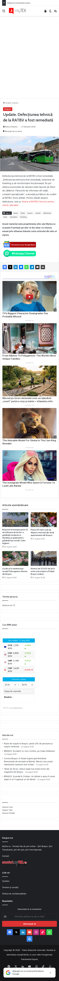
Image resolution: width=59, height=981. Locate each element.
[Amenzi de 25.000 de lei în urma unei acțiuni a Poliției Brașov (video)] (44, 558)
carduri (38, 213)
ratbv (5, 217)
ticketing (23, 217)
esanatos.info (29, 405)
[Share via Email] (37, 267)
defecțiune (47, 213)
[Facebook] (5, 267)
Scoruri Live (7, 807)
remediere (13, 217)
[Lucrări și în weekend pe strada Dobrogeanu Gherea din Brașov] (15, 558)
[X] (10, 267)
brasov (30, 213)
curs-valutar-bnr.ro (16, 708)
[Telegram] (32, 267)
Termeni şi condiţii (10, 887)
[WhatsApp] (26, 267)
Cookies (5, 881)
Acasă (8, 103)
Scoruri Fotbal (8, 813)
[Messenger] (21, 267)
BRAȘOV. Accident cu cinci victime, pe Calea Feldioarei (29, 751)
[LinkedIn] (15, 267)
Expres (15, 103)
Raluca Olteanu (11, 127)
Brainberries (29, 320)
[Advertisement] (29, 54)
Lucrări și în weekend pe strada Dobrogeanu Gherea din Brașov (14, 571)
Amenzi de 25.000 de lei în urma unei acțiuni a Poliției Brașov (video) (43, 571)
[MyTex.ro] (18, 11)
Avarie (15, 213)
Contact (5, 856)
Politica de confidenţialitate (14, 893)
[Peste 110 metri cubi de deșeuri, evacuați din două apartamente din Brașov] (44, 519)
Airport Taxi (7, 810)
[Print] (43, 267)
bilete (23, 213)
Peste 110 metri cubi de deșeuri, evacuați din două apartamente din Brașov (42, 532)
